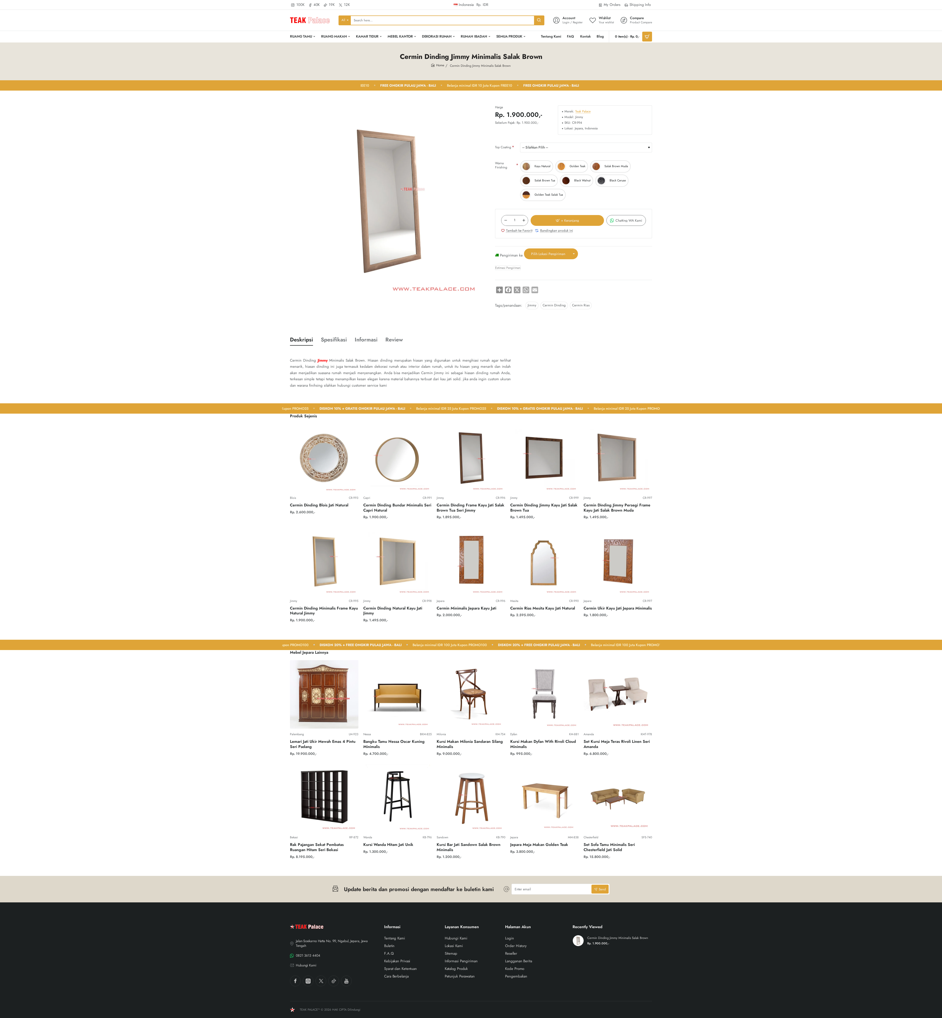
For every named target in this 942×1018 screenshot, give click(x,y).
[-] (505, 220)
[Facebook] (295, 981)
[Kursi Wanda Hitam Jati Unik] (397, 797)
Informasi (366, 339)
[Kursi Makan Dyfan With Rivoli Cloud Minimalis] (544, 694)
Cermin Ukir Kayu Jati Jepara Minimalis (618, 608)
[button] (567, 220)
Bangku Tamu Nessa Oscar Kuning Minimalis (394, 744)
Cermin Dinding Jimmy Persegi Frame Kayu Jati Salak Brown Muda (617, 508)
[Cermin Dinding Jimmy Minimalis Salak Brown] (578, 940)
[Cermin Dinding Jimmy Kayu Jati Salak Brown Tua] (544, 458)
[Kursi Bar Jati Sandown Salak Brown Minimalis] (471, 797)
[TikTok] (333, 981)
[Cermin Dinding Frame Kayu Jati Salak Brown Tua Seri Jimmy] (471, 458)
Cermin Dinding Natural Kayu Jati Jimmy (392, 611)
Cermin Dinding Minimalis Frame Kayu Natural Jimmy (324, 611)
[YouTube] (346, 981)
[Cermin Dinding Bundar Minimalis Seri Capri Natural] (397, 458)
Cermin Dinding (554, 305)
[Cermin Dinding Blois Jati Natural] (324, 458)
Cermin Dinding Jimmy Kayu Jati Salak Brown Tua (543, 508)
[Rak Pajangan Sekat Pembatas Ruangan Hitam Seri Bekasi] (324, 797)
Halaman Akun (518, 927)
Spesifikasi (334, 339)
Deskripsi (301, 339)
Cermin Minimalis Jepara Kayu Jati (466, 608)
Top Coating (503, 147)
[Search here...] (539, 20)
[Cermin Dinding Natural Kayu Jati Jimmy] (397, 561)
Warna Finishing (501, 165)
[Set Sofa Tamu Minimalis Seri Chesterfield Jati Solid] (618, 797)
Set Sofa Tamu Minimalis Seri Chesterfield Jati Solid (609, 847)
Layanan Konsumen (462, 927)
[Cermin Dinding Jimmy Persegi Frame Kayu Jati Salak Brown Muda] (618, 458)
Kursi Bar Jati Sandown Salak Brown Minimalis (468, 847)
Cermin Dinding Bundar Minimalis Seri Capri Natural (397, 508)
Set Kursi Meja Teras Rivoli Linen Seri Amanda (617, 744)
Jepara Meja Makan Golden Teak (539, 844)
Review (394, 339)
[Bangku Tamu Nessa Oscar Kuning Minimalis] (397, 694)
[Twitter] (320, 981)
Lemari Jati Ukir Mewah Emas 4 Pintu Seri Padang (322, 744)
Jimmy (532, 305)
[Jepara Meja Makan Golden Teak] (544, 797)
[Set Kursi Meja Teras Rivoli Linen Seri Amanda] (618, 694)
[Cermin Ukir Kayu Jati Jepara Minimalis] (618, 561)
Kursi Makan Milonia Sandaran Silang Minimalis (470, 744)
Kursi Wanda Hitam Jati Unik (388, 844)
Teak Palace (583, 111)
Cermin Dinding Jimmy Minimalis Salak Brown (617, 938)
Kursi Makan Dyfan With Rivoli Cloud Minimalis (543, 744)
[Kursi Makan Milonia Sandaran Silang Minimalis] (471, 694)
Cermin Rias (580, 305)
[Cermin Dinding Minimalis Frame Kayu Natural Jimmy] (324, 561)
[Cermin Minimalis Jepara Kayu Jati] (471, 561)
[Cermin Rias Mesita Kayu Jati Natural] (544, 561)
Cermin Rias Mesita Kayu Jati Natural (542, 608)
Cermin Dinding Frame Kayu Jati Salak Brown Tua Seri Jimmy (470, 508)
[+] (524, 220)
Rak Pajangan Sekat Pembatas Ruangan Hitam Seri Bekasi (317, 847)
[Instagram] (308, 981)
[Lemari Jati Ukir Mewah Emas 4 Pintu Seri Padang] (324, 694)
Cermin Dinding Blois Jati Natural (319, 505)
